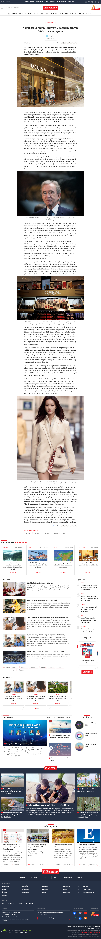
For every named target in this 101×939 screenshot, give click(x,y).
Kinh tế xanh (45, 13)
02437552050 (43, 914)
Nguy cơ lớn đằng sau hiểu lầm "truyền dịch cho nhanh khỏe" (89, 609)
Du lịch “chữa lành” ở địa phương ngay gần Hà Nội (86, 790)
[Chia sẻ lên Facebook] (63, 43)
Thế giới (81, 13)
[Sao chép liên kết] (72, 43)
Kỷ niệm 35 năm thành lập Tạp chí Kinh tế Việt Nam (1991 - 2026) (37, 847)
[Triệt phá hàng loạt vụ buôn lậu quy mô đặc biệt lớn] (50, 788)
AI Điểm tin (87, 717)
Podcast (54, 717)
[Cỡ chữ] (28, 43)
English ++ (71, 1)
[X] (86, 2)
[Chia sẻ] (75, 43)
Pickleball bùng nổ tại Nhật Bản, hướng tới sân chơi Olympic (47, 652)
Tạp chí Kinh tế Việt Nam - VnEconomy (89, 932)
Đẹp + (82, 615)
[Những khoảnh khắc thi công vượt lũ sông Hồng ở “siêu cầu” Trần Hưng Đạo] (12, 780)
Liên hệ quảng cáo (53, 918)
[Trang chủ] (9, 13)
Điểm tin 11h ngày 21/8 (91, 735)
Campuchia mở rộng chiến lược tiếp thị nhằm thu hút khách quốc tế (89, 587)
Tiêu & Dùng (40, 1)
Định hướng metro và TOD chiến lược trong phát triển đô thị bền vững (12, 847)
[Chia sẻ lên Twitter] (66, 43)
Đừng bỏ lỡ (7, 678)
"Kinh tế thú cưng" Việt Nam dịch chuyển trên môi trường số (47, 617)
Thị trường (53, 13)
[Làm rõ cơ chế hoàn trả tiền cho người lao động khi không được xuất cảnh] (88, 804)
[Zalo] (89, 2)
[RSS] (85, 918)
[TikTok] (95, 2)
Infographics (60, 717)
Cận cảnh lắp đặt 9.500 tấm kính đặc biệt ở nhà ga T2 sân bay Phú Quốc (11, 815)
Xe (47, 1)
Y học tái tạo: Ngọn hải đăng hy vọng (59, 759)
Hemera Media (27, 930)
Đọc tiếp (6, 580)
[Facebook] (83, 2)
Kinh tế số (36, 13)
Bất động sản (73, 13)
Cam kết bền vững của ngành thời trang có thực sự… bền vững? (88, 620)
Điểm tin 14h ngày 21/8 (91, 724)
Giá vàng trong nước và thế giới (63, 846)
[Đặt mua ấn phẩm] (95, 7)
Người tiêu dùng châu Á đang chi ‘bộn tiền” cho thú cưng (46, 635)
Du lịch (57, 694)
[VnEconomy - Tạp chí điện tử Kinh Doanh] (50, 871)
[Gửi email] (69, 43)
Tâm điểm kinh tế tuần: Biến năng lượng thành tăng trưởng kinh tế (59, 738)
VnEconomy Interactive (87, 844)
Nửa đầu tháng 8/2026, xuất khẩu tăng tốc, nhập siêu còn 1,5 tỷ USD (38, 565)
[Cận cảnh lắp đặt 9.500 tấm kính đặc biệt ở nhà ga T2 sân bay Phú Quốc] (12, 804)
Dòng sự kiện (50, 826)
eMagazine (68, 717)
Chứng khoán (29, 1)
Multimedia (8, 717)
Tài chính (28, 13)
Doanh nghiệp (63, 13)
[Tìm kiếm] (6, 8)
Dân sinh (88, 13)
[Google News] (98, 2)
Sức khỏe (83, 604)
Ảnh (3, 903)
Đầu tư (21, 13)
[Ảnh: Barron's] (50, 57)
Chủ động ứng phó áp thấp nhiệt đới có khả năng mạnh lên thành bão (63, 565)
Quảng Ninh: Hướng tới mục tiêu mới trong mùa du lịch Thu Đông (89, 598)
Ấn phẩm (87, 638)
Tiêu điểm (14, 13)
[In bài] (25, 43)
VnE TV (52, 1)
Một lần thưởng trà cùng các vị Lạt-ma (40, 583)
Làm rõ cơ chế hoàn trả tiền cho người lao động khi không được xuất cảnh (87, 815)
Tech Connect (61, 1)
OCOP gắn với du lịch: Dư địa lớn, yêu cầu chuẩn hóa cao (57, 698)
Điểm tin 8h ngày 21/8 (91, 746)
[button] (36, 708)
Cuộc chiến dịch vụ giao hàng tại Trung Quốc (42, 600)
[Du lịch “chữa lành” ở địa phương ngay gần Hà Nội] (88, 780)
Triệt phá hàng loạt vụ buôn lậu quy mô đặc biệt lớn (49, 805)
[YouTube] (92, 2)
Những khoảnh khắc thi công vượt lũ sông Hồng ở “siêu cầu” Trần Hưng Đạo (12, 791)
